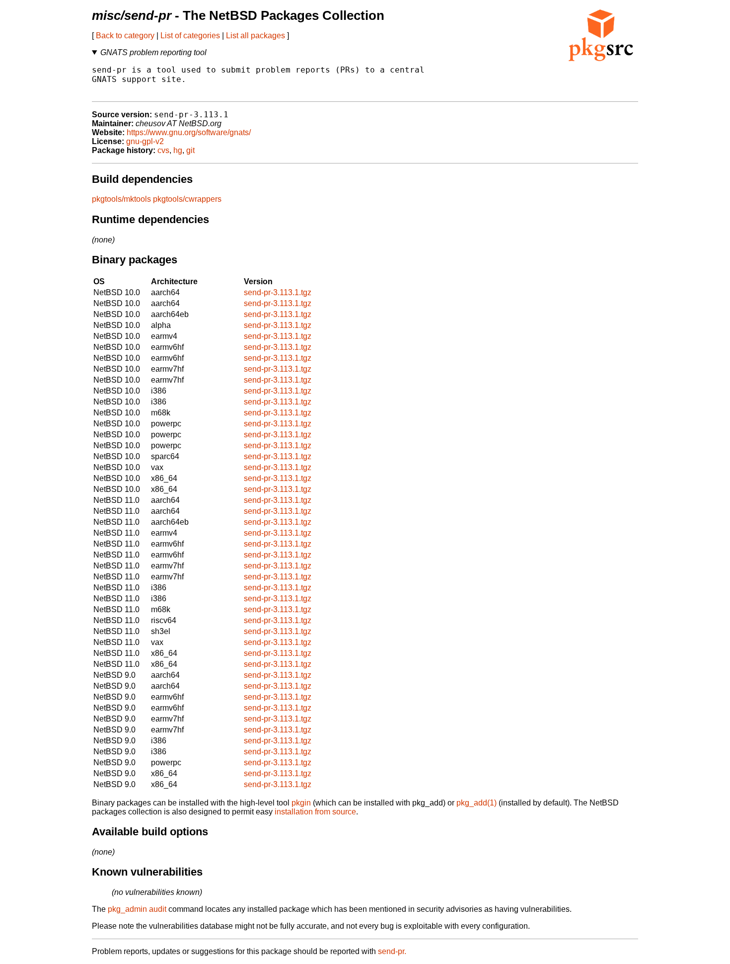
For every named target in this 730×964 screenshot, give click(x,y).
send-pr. (392, 951)
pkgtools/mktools (121, 199)
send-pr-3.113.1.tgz (277, 292)
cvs (163, 150)
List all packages (255, 35)
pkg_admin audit (137, 909)
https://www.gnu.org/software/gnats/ (189, 132)
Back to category (125, 35)
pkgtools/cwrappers (187, 199)
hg (177, 150)
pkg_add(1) (476, 803)
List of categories (190, 35)
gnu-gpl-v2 (145, 141)
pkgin (301, 803)
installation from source (315, 811)
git (190, 150)
